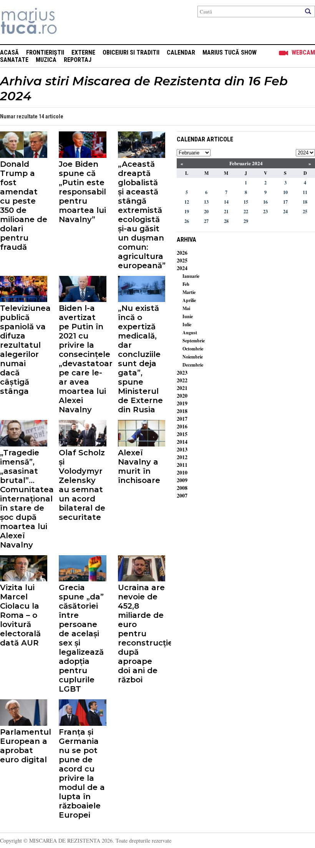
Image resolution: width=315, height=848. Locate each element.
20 (206, 211)
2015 (182, 434)
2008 (182, 488)
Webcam (303, 52)
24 (285, 211)
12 (186, 202)
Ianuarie (190, 276)
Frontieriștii (45, 52)
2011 (182, 465)
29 (246, 221)
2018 (182, 411)
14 (226, 202)
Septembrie (193, 340)
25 (305, 211)
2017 (182, 419)
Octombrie (192, 348)
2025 (182, 260)
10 (285, 192)
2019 (182, 403)
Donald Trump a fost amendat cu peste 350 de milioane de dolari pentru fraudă (23, 205)
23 (265, 211)
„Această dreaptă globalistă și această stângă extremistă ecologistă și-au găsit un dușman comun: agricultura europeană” (141, 214)
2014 (182, 442)
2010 (182, 472)
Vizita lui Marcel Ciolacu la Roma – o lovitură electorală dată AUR (20, 615)
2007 (182, 495)
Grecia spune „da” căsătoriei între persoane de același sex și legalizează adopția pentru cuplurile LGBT (81, 638)
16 (265, 202)
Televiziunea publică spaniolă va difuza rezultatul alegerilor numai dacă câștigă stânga (23, 350)
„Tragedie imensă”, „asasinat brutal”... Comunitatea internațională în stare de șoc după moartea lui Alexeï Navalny (23, 498)
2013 (182, 449)
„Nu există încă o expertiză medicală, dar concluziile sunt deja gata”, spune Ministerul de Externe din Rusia (140, 359)
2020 (182, 396)
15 (246, 202)
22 (246, 211)
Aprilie (189, 300)
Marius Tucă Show (229, 52)
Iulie (186, 324)
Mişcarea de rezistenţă (70, 22)
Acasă (9, 52)
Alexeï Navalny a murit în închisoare (139, 466)
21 (226, 211)
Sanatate (14, 59)
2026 (182, 253)
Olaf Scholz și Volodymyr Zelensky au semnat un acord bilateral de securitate (82, 485)
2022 (182, 380)
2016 (182, 426)
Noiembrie (192, 356)
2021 (182, 388)
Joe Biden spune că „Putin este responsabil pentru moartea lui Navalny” (82, 191)
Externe (83, 52)
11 (305, 192)
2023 (182, 372)
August (189, 332)
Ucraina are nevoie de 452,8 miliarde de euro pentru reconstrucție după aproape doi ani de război (141, 633)
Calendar (181, 52)
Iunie (187, 316)
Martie (189, 292)
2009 (182, 480)
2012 (182, 457)
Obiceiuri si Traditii (131, 52)
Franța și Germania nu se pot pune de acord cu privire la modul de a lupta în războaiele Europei (82, 773)
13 (206, 202)
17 (285, 202)
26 (186, 221)
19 (186, 211)
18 (305, 202)
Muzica (46, 59)
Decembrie (192, 365)
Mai (186, 308)
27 (206, 221)
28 (226, 221)
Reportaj (77, 59)
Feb (185, 284)
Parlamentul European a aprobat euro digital (23, 745)
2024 (182, 268)
